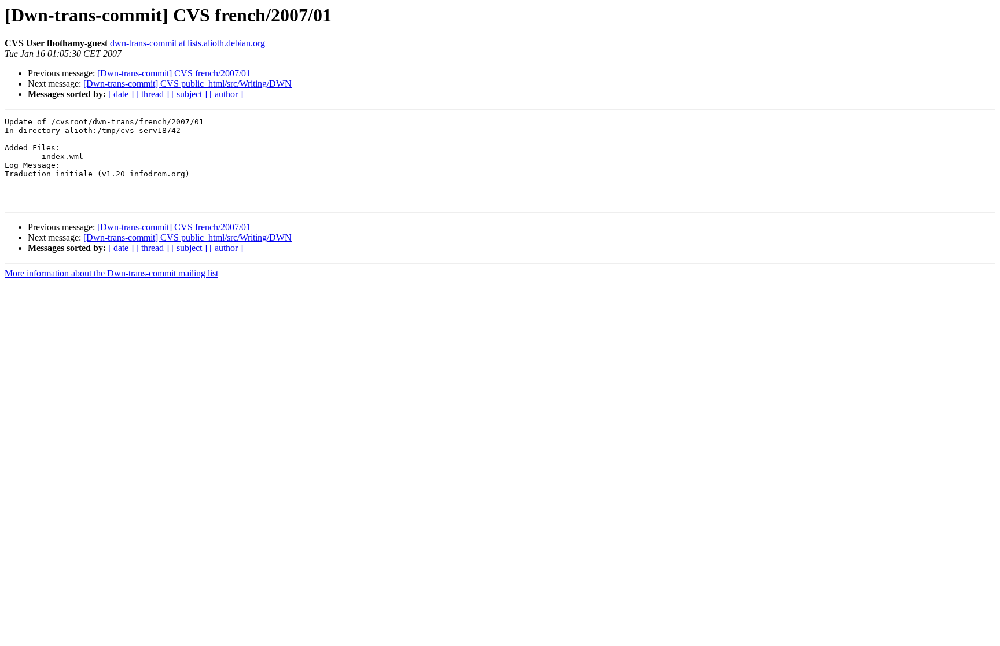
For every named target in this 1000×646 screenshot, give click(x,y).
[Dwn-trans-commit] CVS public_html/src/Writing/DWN (187, 83)
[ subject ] (189, 94)
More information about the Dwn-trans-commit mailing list (111, 273)
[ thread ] (152, 94)
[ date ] (121, 94)
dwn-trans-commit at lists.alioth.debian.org (187, 43)
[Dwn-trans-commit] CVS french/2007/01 (174, 73)
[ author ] (226, 94)
